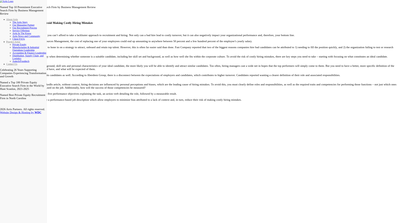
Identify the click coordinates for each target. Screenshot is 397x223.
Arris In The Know (21, 33)
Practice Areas (13, 41)
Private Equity (19, 44)
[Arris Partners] (6, 1)
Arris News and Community (26, 36)
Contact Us (11, 64)
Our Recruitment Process (24, 27)
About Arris (12, 19)
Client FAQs (18, 39)
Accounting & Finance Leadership (29, 53)
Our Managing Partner (23, 25)
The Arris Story (20, 22)
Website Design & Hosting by (20, 112)
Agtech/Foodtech (20, 61)
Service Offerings (21, 30)
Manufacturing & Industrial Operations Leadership (25, 48)
